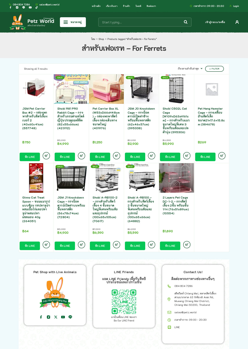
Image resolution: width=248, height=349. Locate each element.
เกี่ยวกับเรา (111, 6)
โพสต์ (138, 6)
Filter (215, 68)
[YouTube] (30, 7)
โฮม (93, 39)
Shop (101, 39)
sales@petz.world (49, 4)
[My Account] (237, 22)
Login (236, 6)
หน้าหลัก (96, 6)
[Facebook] (10, 7)
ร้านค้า (126, 6)
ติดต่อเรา (151, 6)
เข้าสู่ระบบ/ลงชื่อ (215, 22)
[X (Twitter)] (55, 317)
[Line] (23, 7)
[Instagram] (17, 7)
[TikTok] (36, 7)
